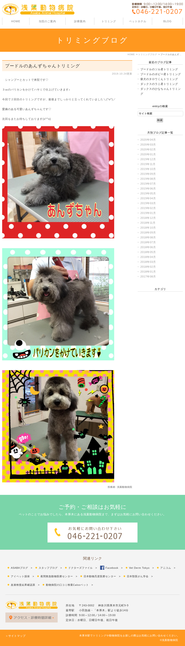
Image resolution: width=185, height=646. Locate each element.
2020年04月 (148, 139)
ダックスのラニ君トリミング (159, 83)
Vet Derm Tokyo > (141, 567)
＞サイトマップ (15, 635)
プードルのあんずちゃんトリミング (42, 65)
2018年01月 (148, 271)
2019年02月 (148, 208)
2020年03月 (148, 144)
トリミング (109, 21)
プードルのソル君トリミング (159, 69)
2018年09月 (148, 232)
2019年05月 (148, 193)
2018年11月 (148, 222)
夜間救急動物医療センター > (58, 576)
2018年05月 (148, 252)
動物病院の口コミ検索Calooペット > (69, 584)
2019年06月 (148, 188)
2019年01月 (148, 212)
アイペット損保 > (22, 576)
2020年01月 (148, 154)
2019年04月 (148, 198)
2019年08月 (148, 178)
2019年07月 (148, 183)
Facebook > (114, 567)
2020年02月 (148, 149)
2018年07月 (148, 242)
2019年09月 (148, 173)
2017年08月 (148, 276)
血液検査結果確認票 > (25, 584)
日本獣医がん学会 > (140, 576)
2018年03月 (148, 261)
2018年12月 (148, 217)
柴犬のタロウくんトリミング (159, 79)
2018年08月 (148, 237)
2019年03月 (148, 203)
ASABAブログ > (21, 567)
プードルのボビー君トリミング (160, 74)
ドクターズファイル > (82, 567)
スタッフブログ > (50, 567)
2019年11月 (148, 164)
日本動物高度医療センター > (102, 576)
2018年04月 (148, 256)
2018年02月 (148, 266)
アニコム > (167, 567)
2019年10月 (148, 169)
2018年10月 (148, 227)
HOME (15, 21)
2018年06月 (148, 247)
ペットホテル (137, 21)
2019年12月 (148, 159)
